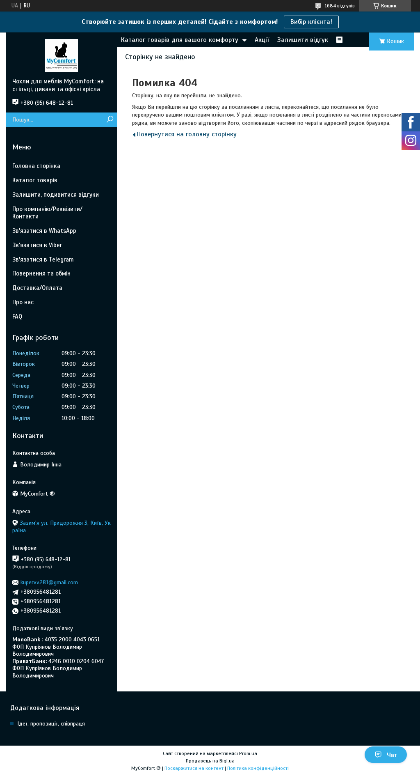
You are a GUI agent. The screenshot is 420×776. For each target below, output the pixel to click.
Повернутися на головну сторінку (187, 134)
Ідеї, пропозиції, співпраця (51, 723)
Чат (392, 754)
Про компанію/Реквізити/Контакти (47, 212)
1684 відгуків (340, 6)
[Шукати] (110, 119)
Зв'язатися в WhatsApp (44, 230)
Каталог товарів (34, 180)
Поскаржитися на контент (194, 768)
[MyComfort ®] (61, 55)
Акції (262, 40)
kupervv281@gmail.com (49, 582)
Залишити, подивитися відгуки (55, 194)
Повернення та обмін (41, 273)
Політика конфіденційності (258, 768)
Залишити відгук (302, 40)
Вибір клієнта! (311, 22)
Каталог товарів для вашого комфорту (179, 40)
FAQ (17, 316)
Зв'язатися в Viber (37, 245)
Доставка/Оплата (37, 288)
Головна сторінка (36, 166)
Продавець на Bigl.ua (210, 761)
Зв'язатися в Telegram (43, 259)
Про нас (23, 302)
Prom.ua (248, 753)
